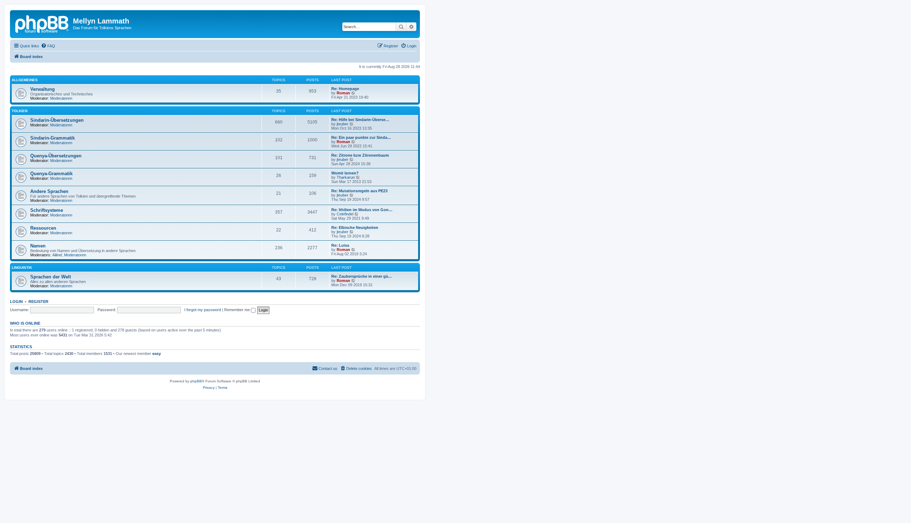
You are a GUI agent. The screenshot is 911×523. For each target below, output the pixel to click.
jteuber (342, 124)
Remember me (237, 310)
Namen (38, 246)
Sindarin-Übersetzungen (57, 120)
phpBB (196, 381)
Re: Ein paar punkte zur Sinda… (361, 137)
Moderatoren (61, 98)
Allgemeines (25, 80)
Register (38, 301)
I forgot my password (202, 310)
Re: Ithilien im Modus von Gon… (362, 210)
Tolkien (19, 111)
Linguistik (22, 268)
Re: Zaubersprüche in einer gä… (361, 276)
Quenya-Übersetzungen (55, 155)
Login (16, 301)
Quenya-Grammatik (51, 173)
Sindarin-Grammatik (52, 138)
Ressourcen (43, 228)
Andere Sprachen (49, 191)
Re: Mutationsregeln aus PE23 (359, 191)
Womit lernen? (345, 173)
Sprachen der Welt (50, 276)
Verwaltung (42, 89)
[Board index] (42, 23)
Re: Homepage (345, 89)
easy (156, 353)
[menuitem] (48, 46)
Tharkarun (346, 177)
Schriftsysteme (46, 210)
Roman (343, 93)
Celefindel (345, 214)
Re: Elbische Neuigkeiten (354, 227)
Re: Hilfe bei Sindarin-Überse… (360, 119)
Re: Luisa (340, 245)
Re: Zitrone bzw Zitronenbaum (360, 155)
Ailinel (57, 255)
